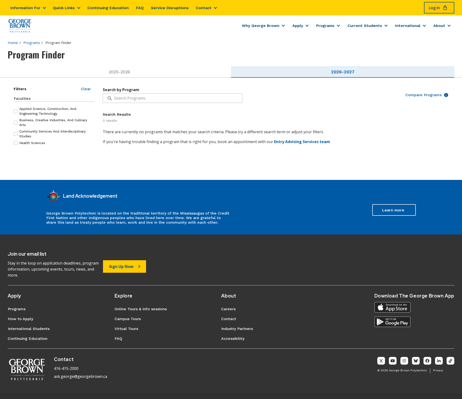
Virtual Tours (126, 328)
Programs (325, 25)
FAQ (140, 8)
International (407, 25)
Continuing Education (108, 8)
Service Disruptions (170, 8)
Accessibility (232, 338)
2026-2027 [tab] (342, 71)
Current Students (364, 25)
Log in (434, 7)
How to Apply (20, 319)
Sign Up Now (121, 266)
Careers (228, 309)
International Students (29, 328)
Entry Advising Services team (302, 141)
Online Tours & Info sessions (141, 309)
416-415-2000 (66, 368)
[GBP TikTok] (450, 361)
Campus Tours (128, 319)
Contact (204, 8)
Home (13, 42)
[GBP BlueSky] (416, 361)
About (439, 25)
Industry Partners (237, 328)
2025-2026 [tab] (119, 71)
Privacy (438, 370)
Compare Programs (423, 95)
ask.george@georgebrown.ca (80, 376)
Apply (297, 25)
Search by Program (121, 89)
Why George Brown (260, 25)
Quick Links (64, 8)
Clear (86, 89)
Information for (25, 8)
